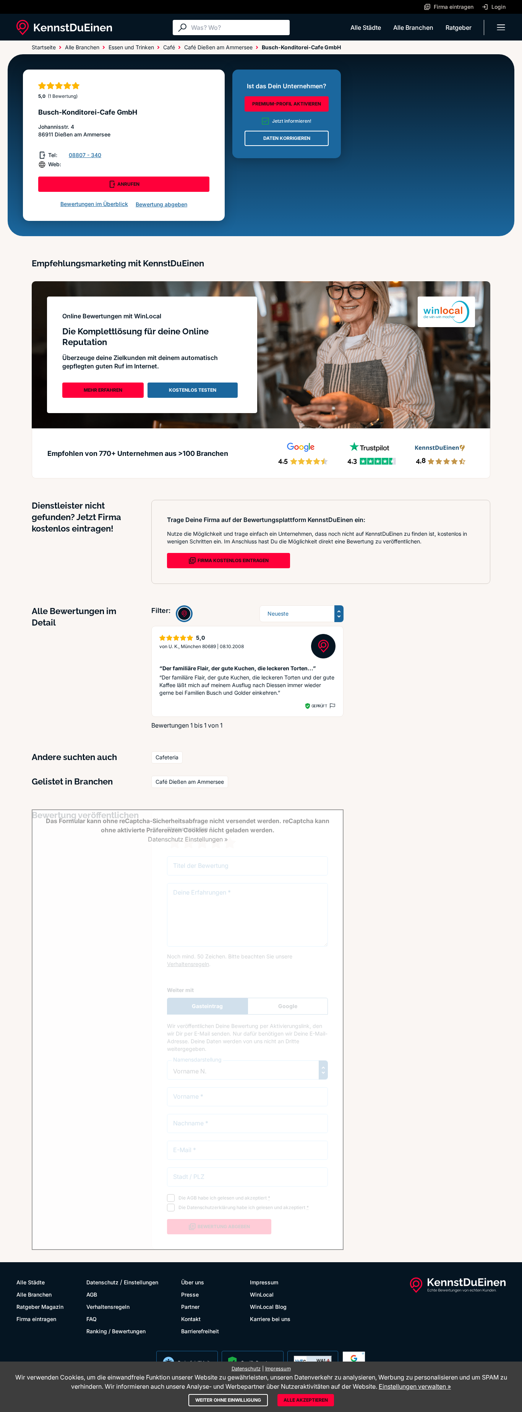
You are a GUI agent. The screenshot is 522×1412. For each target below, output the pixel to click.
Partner (190, 1306)
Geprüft (319, 706)
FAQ (91, 1319)
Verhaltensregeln (108, 1306)
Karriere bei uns (270, 1319)
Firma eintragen (36, 1319)
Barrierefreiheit (200, 1331)
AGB (91, 1294)
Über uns (192, 1282)
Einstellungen (141, 1282)
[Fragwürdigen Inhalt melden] (332, 706)
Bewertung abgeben (161, 204)
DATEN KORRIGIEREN (286, 138)
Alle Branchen (413, 27)
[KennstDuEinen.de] (64, 27)
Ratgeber (459, 27)
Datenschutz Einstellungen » (188, 839)
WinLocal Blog (268, 1306)
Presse (190, 1294)
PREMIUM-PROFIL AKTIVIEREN (286, 104)
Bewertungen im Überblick (94, 204)
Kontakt (191, 1319)
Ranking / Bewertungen (116, 1331)
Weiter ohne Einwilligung (228, 1400)
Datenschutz (102, 1282)
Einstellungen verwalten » (415, 1386)
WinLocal (262, 1294)
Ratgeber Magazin (39, 1306)
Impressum (264, 1282)
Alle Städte (365, 27)
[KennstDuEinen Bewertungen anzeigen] (184, 614)
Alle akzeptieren (306, 1400)
